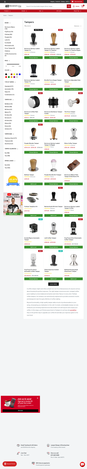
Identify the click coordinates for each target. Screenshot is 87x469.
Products (6, 11)
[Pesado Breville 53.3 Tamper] (53, 164)
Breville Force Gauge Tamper (53, 80)
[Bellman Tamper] (33, 164)
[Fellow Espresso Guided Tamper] (53, 259)
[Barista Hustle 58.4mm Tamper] (53, 196)
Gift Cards (58, 11)
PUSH (7, 51)
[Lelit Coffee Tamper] (53, 227)
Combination (9, 94)
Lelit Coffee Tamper (50, 238)
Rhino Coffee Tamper (70, 143)
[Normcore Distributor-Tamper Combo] (53, 101)
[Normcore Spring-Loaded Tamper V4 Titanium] (53, 38)
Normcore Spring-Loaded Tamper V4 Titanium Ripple (72, 49)
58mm (8, 112)
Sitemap (63, 1)
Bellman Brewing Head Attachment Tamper (71, 270)
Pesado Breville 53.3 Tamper (52, 175)
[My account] (5, 1)
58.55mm (8, 104)
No (7, 153)
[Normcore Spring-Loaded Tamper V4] (33, 38)
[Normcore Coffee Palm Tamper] (33, 101)
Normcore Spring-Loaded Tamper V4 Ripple (52, 144)
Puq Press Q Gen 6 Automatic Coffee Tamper (73, 238)
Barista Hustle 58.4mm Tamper (53, 206)
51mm (8, 126)
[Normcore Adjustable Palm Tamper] (73, 69)
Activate (20, 410)
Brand (7, 22)
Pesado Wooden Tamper (31, 143)
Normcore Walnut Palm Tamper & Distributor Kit (71, 175)
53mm (8, 123)
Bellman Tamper (29, 175)
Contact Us (57, 1)
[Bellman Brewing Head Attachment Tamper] (73, 259)
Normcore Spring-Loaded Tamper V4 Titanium (52, 49)
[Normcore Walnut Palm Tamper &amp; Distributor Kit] (73, 164)
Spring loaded (9, 160)
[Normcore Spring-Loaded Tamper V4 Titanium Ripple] (73, 38)
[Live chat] (82, 464)
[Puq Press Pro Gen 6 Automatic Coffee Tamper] (33, 259)
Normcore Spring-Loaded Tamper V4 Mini (72, 207)
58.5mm (8, 106)
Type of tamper (9, 82)
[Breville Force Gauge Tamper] (53, 69)
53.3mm (8, 120)
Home (5, 15)
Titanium (9, 141)
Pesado (8, 37)
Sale (40, 11)
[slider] (6, 64)
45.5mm (8, 129)
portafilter (73, 310)
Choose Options (33, 57)
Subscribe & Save (78, 1)
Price (6, 60)
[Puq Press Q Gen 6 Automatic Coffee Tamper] (73, 227)
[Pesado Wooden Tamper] (33, 132)
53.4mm (8, 118)
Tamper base (8, 134)
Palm (7, 92)
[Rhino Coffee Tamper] (73, 132)
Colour (7, 70)
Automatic (9, 89)
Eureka (8, 42)
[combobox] (48, 6)
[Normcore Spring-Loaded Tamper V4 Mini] (73, 196)
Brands (23, 11)
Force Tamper (10, 48)
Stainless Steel (11, 138)
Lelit (7, 40)
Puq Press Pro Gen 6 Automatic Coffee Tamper (32, 270)
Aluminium (9, 143)
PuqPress (9, 31)
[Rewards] (10, 463)
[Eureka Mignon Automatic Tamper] (33, 227)
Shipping (52, 1)
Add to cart (33, 184)
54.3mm (8, 115)
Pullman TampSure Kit (30, 206)
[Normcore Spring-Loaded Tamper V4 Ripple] (53, 132)
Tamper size (8, 99)
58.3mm (8, 109)
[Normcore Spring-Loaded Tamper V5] (33, 69)
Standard (9, 86)
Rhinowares (9, 45)
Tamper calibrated (10, 148)
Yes (7, 155)
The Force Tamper (69, 111)
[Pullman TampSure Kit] (33, 196)
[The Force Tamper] (73, 101)
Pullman (8, 34)
